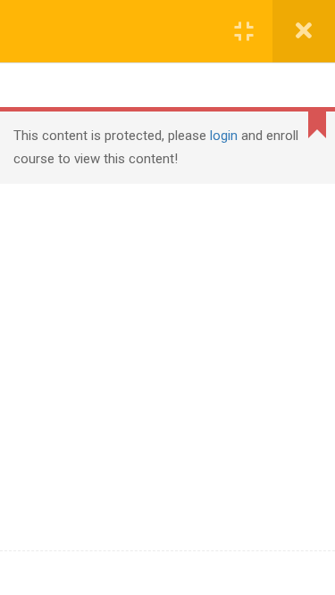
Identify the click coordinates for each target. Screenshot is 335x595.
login (224, 136)
